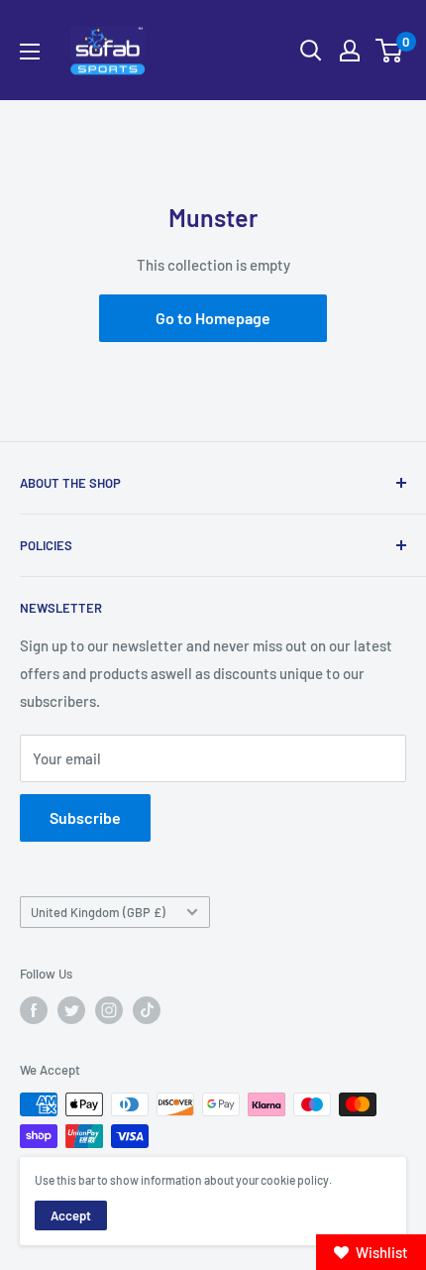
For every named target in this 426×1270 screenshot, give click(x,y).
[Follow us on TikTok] (146, 1010)
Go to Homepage (213, 317)
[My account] (350, 50)
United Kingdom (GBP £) (98, 912)
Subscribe (85, 817)
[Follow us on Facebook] (34, 1010)
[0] (389, 50)
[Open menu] (30, 51)
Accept (71, 1215)
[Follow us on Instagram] (109, 1010)
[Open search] (311, 50)
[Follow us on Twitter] (71, 1010)
